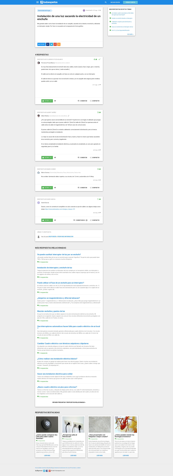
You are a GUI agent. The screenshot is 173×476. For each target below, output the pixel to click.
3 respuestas (43, 292)
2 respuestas (43, 305)
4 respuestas (43, 262)
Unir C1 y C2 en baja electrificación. (121, 30)
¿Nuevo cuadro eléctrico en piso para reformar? (57, 387)
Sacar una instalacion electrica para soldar (55, 374)
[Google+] (49, 470)
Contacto (56, 467)
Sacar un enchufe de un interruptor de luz (122, 26)
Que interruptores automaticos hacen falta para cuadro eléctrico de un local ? (68, 327)
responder (52, 236)
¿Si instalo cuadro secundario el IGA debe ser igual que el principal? (122, 13)
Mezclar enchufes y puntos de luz (51, 311)
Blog (52, 467)
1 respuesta (43, 353)
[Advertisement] (69, 35)
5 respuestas (43, 277)
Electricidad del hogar (44, 10)
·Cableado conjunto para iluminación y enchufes (122, 22)
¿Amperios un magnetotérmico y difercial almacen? (58, 298)
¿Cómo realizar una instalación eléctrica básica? (57, 359)
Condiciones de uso (64, 467)
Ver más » (130, 34)
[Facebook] (46, 470)
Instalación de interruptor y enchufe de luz (54, 268)
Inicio (36, 467)
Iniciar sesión (115, 2)
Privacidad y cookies (75, 467)
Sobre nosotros (42, 467)
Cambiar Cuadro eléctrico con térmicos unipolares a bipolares (63, 343)
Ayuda (48, 467)
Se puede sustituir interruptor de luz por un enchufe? (59, 254)
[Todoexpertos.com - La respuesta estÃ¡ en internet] (49, 2)
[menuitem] (47, 44)
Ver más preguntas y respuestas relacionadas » (69, 402)
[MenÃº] (37, 2)
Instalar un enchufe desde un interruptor (122, 18)
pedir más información (65, 236)
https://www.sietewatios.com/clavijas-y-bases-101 (60, 209)
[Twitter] (44, 470)
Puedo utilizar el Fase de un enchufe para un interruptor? (60, 283)
